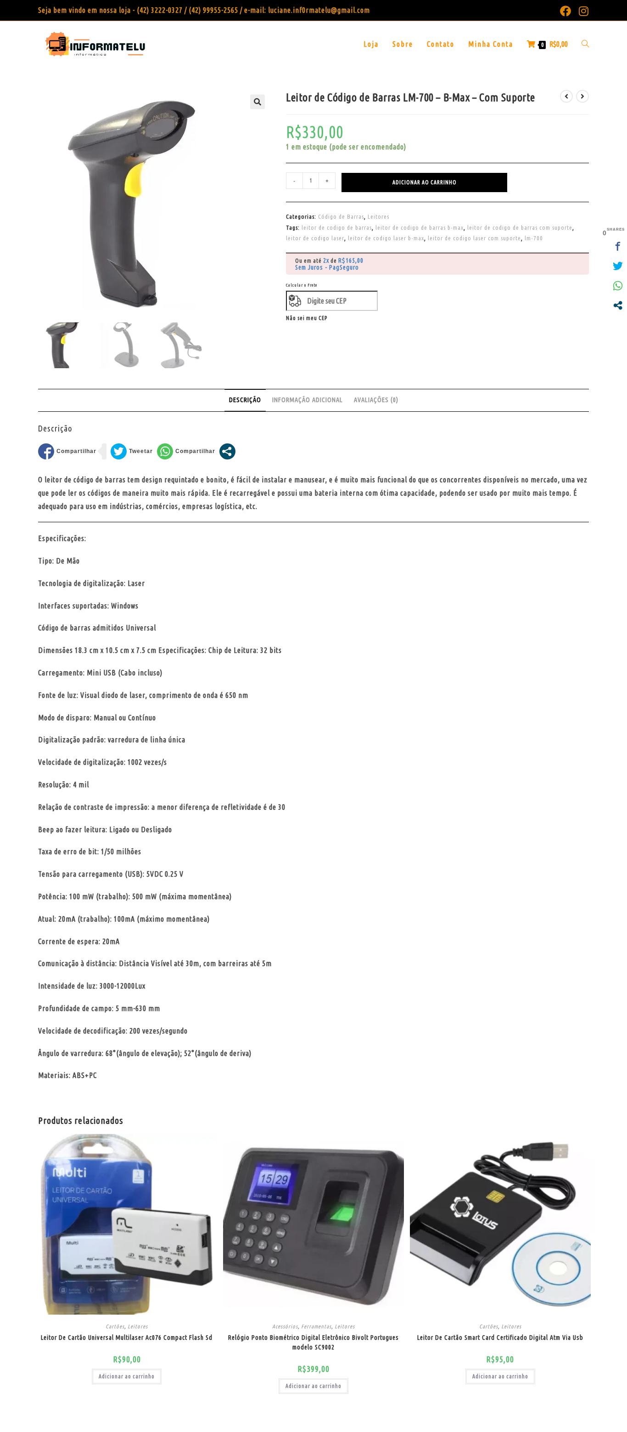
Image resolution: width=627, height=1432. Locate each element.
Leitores (378, 216)
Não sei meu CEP (306, 318)
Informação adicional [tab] (307, 400)
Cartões (115, 1326)
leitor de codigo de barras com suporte (519, 227)
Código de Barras (341, 216)
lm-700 (534, 238)
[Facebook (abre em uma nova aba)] (565, 11)
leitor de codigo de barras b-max (419, 227)
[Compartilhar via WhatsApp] (186, 451)
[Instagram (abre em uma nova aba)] (582, 11)
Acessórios (285, 1326)
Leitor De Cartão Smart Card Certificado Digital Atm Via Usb (500, 1337)
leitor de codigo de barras (337, 227)
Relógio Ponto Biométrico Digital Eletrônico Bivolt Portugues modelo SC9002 (313, 1342)
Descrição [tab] (245, 400)
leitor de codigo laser (315, 238)
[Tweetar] (132, 451)
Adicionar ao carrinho (424, 182)
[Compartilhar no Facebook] (67, 451)
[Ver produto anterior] (566, 96)
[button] (257, 101)
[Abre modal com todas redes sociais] (227, 451)
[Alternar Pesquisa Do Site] (585, 44)
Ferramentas (316, 1326)
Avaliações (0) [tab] (376, 400)
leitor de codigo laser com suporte (474, 238)
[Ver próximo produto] (582, 96)
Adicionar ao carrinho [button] (127, 1376)
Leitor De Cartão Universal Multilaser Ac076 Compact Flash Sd (127, 1337)
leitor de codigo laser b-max (386, 238)
